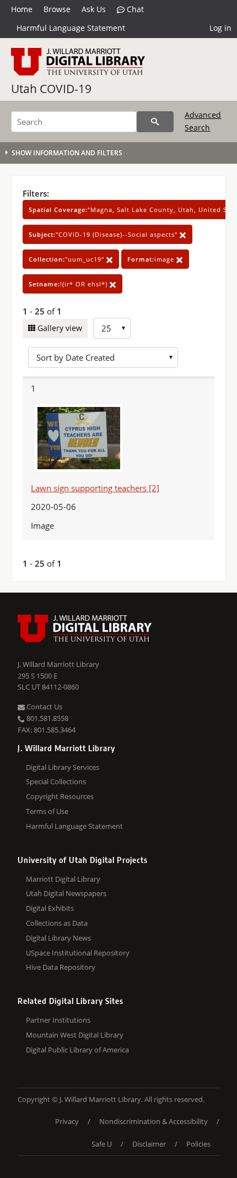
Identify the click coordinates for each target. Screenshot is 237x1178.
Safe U (101, 1144)
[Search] (155, 121)
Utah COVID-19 (51, 88)
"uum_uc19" (67, 259)
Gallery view (58, 328)
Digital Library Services (62, 767)
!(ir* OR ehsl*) (69, 284)
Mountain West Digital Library (74, 1035)
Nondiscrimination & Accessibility (153, 1121)
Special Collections (56, 781)
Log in (220, 28)
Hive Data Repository (60, 967)
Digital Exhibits (50, 908)
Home (22, 9)
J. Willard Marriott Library (58, 664)
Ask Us (94, 9)
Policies (198, 1144)
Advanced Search (203, 121)
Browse (57, 9)
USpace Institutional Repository (78, 953)
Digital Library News (58, 938)
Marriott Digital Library (63, 879)
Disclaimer (149, 1144)
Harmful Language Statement (71, 28)
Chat (134, 9)
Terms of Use (47, 811)
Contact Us (43, 707)
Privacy (67, 1121)
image (151, 259)
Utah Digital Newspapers (66, 893)
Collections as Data (57, 923)
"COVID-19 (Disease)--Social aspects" (104, 234)
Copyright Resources (60, 796)
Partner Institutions (58, 1020)
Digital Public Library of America (77, 1050)
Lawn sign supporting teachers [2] (95, 487)
